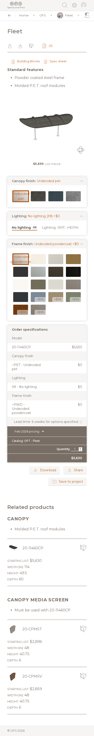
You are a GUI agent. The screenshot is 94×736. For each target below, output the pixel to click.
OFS (42, 15)
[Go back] (9, 15)
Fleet (69, 15)
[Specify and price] (16, 3)
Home (24, 15)
